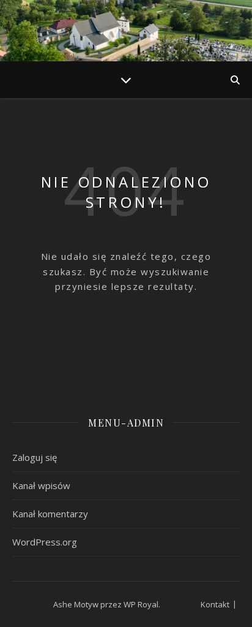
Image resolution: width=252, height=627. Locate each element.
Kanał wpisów (41, 485)
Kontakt (215, 604)
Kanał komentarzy (50, 513)
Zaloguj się (34, 457)
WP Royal (141, 604)
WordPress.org (44, 542)
